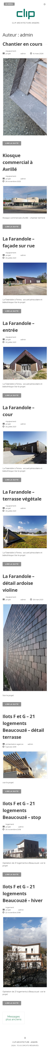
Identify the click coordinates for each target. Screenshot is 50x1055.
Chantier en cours (22, 44)
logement (10, 824)
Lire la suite (11, 143)
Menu (10, 4)
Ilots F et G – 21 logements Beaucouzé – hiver (23, 893)
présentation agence (14, 744)
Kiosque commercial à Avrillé (18, 162)
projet (8, 53)
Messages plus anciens (13, 1018)
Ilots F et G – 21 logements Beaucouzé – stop (22, 810)
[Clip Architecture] (25, 20)
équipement (11, 51)
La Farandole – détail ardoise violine (18, 583)
